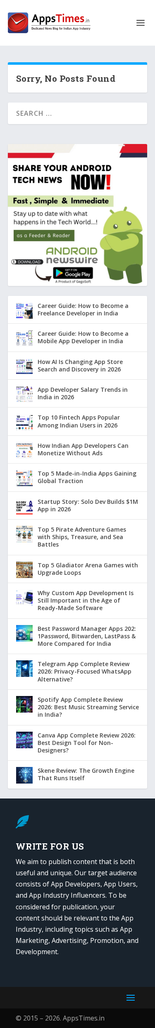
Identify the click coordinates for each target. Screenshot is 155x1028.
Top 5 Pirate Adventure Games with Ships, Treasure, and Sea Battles (82, 536)
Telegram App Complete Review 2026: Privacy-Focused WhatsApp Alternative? (84, 671)
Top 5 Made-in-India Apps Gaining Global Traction (87, 477)
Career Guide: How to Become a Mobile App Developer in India (83, 337)
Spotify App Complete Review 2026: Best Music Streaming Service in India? (88, 707)
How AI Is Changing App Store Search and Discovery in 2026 (80, 365)
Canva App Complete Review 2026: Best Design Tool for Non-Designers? (87, 742)
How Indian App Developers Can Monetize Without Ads (83, 449)
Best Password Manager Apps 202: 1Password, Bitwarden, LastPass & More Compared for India (87, 636)
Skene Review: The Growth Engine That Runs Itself (86, 774)
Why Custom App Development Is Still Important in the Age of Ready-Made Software (86, 600)
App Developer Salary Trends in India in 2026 (83, 393)
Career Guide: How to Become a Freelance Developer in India (83, 309)
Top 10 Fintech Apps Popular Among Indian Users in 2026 (79, 421)
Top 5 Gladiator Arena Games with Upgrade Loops (88, 568)
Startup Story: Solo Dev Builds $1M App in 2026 (88, 505)
